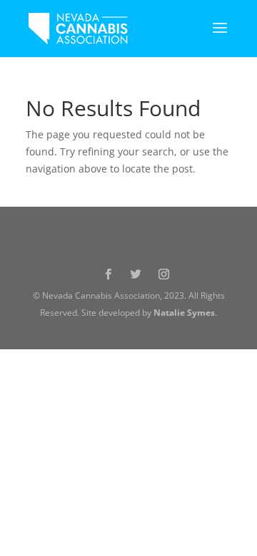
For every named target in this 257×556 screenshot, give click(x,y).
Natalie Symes (184, 313)
